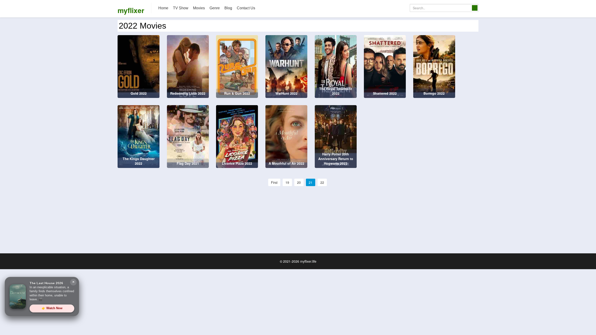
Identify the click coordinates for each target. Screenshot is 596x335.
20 (299, 182)
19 (287, 182)
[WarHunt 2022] (286, 66)
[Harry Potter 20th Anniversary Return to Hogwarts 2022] (336, 136)
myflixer (131, 10)
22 (322, 182)
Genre (215, 8)
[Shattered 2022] (385, 66)
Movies (199, 8)
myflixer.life (308, 261)
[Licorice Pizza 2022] (237, 136)
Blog (228, 8)
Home (163, 8)
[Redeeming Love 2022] (188, 66)
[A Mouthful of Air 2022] (286, 136)
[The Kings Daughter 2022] (138, 136)
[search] (474, 8)
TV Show (180, 8)
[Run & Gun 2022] (237, 66)
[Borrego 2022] (434, 66)
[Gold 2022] (138, 66)
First (274, 182)
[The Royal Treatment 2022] (336, 66)
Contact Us (246, 8)
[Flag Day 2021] (188, 136)
